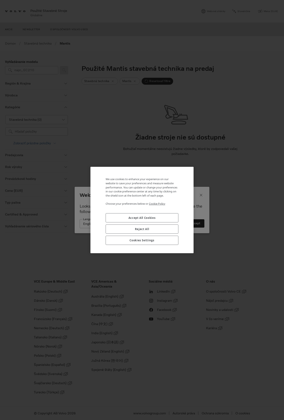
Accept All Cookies (142, 218)
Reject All (142, 229)
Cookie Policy (157, 204)
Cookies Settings (142, 240)
